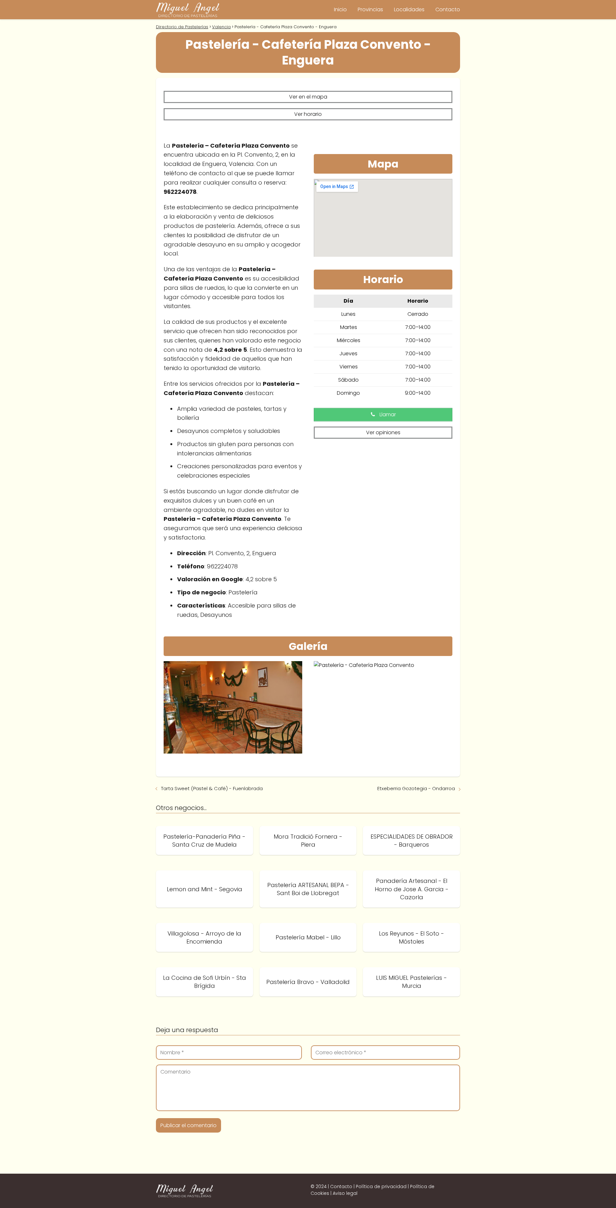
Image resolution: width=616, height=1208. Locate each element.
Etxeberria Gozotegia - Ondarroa (416, 788)
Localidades (409, 9)
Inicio (340, 9)
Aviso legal (345, 1193)
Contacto (447, 9)
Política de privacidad (381, 1186)
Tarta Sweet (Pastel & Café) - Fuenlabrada (212, 788)
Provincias (370, 9)
